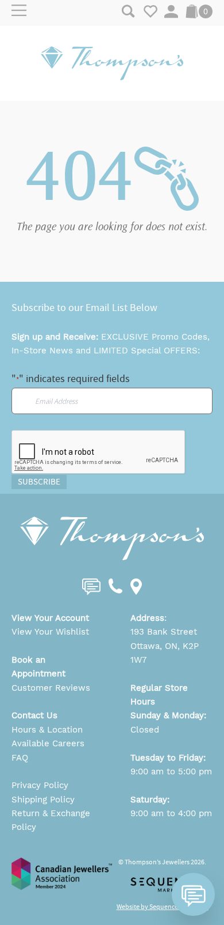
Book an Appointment (38, 667)
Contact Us (34, 715)
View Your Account (50, 618)
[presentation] (98, 452)
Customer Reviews (50, 688)
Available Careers (47, 743)
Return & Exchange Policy (50, 820)
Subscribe (39, 481)
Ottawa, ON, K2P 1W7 (164, 653)
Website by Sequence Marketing (162, 906)
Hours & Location (47, 730)
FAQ (19, 758)
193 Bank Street (163, 632)
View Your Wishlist (50, 632)
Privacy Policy (39, 785)
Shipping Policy (43, 799)
